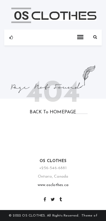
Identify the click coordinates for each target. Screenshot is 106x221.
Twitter (53, 199)
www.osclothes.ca (53, 185)
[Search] (95, 37)
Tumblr (60, 199)
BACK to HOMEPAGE (53, 112)
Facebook (45, 199)
